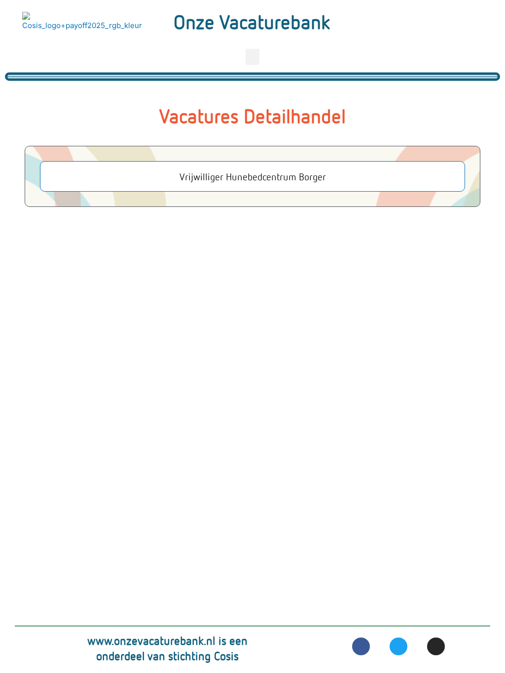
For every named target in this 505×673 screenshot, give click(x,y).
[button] (252, 57)
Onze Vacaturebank (252, 21)
